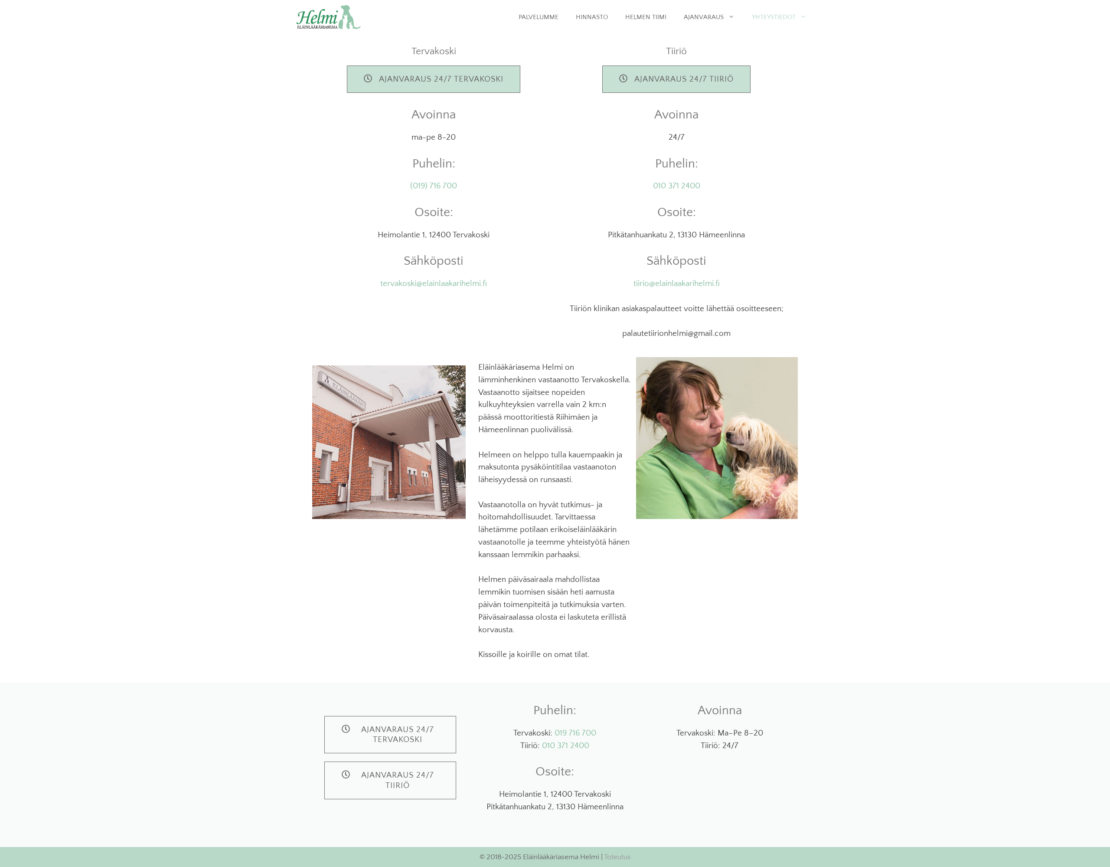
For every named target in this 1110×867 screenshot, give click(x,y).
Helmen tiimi (645, 17)
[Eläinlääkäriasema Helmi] (328, 17)
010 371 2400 (676, 185)
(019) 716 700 (433, 185)
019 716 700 (575, 733)
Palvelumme (538, 17)
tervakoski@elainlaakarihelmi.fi (433, 283)
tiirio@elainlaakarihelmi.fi (676, 283)
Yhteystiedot (774, 17)
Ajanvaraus (704, 17)
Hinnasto (592, 17)
